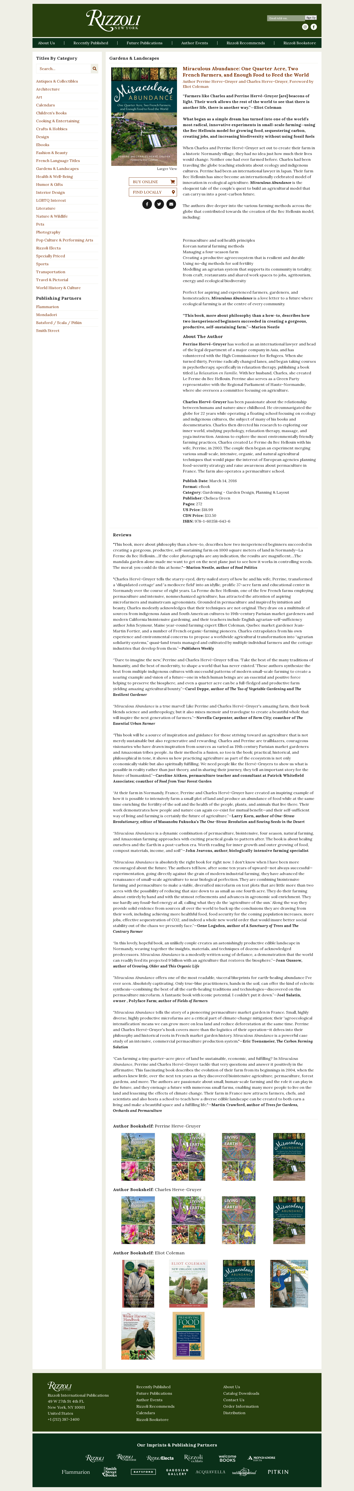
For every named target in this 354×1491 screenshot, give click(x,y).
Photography (48, 232)
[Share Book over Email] (171, 204)
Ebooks (42, 144)
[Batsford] (143, 1471)
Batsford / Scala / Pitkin (59, 322)
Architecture (48, 89)
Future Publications (154, 1393)
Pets (40, 224)
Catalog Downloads (241, 1393)
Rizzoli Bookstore (152, 1419)
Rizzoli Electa (48, 248)
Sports (42, 263)
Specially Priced (50, 255)
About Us (231, 1386)
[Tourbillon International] (244, 1471)
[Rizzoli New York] (113, 21)
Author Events (149, 1399)
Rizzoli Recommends (155, 1406)
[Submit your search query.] (94, 68)
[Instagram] (305, 27)
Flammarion (47, 306)
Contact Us (233, 1399)
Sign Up (311, 17)
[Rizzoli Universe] (126, 1457)
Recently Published (153, 1386)
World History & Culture (58, 287)
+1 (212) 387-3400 (63, 1419)
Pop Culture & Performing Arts (64, 240)
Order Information (241, 1406)
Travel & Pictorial (52, 279)
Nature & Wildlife (52, 216)
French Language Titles (58, 160)
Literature (45, 208)
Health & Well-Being (54, 176)
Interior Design (50, 192)
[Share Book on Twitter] (159, 204)
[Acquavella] (211, 1471)
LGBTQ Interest (51, 200)
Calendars (45, 105)
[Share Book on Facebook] (147, 204)
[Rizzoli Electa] (160, 1458)
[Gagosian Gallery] (177, 1471)
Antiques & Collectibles (57, 81)
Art (39, 97)
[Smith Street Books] (109, 1471)
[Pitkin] (278, 1471)
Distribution (234, 1412)
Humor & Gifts (49, 184)
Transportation (50, 271)
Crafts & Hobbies (51, 128)
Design (42, 136)
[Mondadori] (261, 1458)
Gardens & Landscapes (57, 168)
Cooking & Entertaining (57, 120)
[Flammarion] (76, 1471)
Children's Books (51, 112)
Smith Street (47, 330)
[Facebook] (314, 27)
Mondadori (46, 314)
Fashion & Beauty (51, 152)
